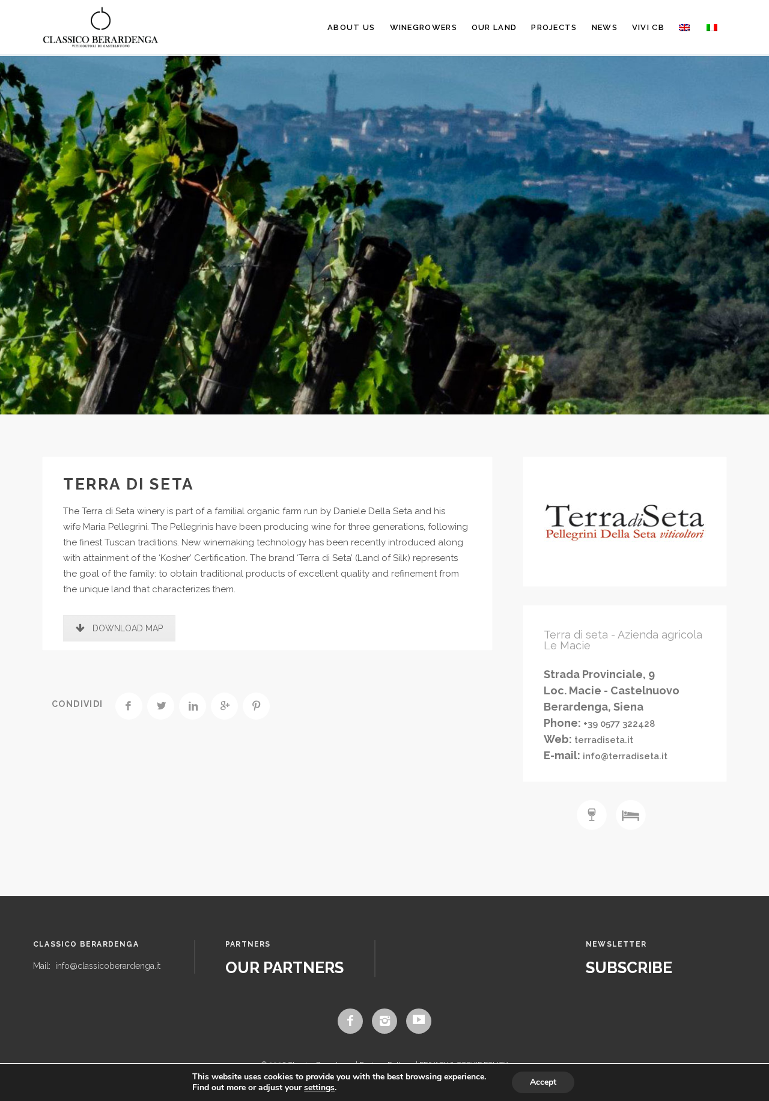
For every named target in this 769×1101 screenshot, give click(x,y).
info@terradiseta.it (623, 756)
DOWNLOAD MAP (128, 628)
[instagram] (384, 1021)
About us (351, 27)
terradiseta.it (602, 740)
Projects (554, 27)
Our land (494, 27)
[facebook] (350, 1021)
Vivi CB (648, 27)
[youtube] (418, 1021)
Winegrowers (423, 27)
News (605, 27)
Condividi (77, 704)
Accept (543, 1082)
